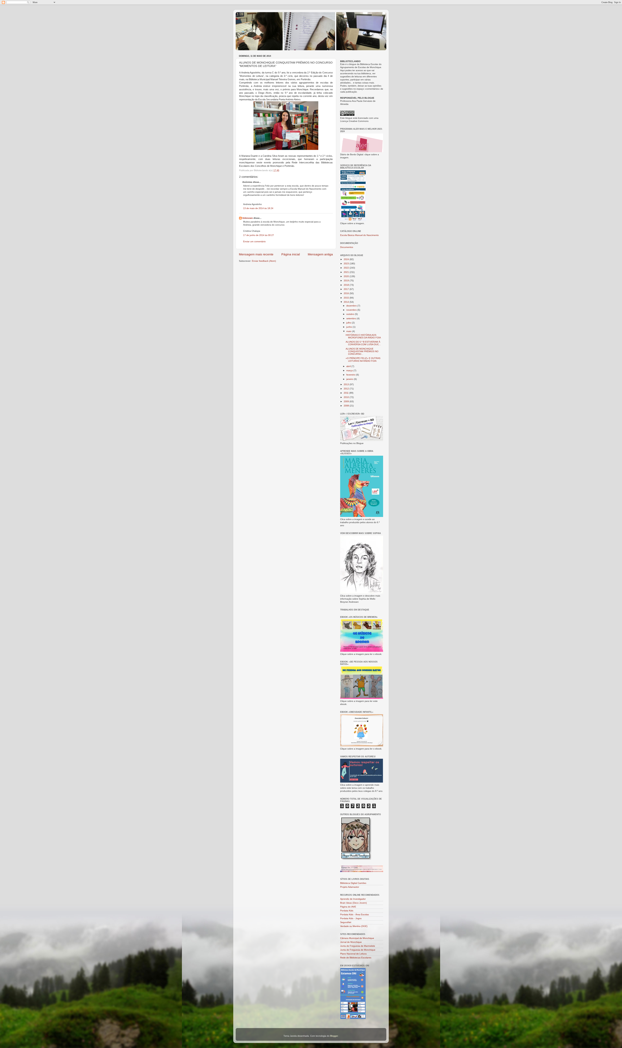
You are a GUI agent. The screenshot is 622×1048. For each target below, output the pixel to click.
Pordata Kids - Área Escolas (354, 914)
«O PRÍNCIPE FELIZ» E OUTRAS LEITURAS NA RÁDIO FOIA (363, 359)
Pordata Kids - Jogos (351, 918)
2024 (347, 259)
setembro (351, 318)
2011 (346, 393)
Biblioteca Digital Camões (353, 883)
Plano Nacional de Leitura (353, 954)
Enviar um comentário (254, 241)
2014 (347, 302)
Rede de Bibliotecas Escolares (355, 957)
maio (349, 331)
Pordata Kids (346, 910)
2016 (347, 293)
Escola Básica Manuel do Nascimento (359, 235)
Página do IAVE (348, 907)
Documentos (346, 247)
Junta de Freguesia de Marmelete (357, 946)
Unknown (247, 218)
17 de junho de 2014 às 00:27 (258, 235)
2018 (347, 285)
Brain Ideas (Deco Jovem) (353, 903)
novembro (351, 310)
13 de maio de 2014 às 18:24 (258, 208)
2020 (347, 276)
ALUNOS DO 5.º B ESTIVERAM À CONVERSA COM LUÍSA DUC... (363, 343)
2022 (347, 268)
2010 (347, 397)
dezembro (351, 305)
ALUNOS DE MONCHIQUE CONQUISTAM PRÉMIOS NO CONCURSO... (362, 351)
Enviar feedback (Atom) (264, 261)
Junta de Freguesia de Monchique (357, 950)
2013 (347, 384)
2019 (347, 280)
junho (349, 327)
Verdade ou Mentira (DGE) (354, 926)
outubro (350, 314)
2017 (347, 289)
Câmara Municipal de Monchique (357, 938)
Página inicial (290, 254)
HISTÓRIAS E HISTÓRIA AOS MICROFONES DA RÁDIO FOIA (363, 336)
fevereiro (351, 375)
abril (348, 366)
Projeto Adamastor (349, 887)
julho (349, 323)
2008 (347, 405)
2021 (347, 272)
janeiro (350, 379)
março (349, 370)
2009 (347, 401)
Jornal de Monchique (351, 942)
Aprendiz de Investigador (353, 899)
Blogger (334, 1036)
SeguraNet (345, 922)
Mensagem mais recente (256, 254)
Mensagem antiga (320, 254)
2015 (347, 298)
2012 (347, 388)
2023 (347, 263)
